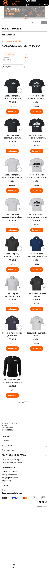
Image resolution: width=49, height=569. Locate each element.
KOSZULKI (18, 41)
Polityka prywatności (10, 477)
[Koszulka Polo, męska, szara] (36, 323)
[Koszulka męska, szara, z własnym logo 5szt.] (12, 204)
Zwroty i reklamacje (9, 475)
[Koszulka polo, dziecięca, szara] (12, 283)
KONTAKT (5, 440)
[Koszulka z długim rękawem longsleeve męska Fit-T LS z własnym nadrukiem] (12, 366)
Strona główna (7, 41)
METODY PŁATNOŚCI (10, 472)
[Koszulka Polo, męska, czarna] (36, 283)
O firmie (5, 490)
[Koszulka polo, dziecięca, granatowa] (36, 244)
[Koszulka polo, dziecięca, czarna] (12, 244)
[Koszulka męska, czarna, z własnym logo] (12, 86)
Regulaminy (6, 480)
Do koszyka (12, 111)
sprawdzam (24, 547)
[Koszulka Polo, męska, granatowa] (12, 323)
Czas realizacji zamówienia (12, 462)
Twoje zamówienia (9, 450)
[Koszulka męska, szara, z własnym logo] (12, 165)
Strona (21, 403)
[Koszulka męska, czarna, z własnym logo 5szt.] (12, 125)
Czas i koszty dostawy (10, 459)
